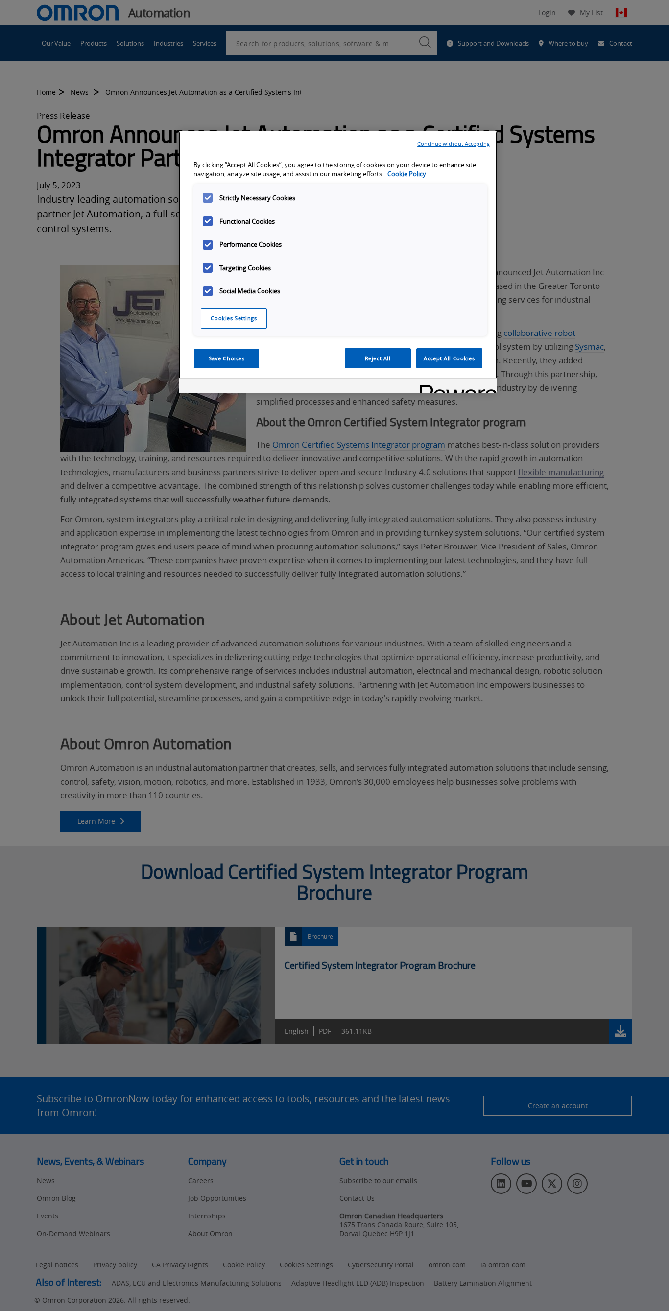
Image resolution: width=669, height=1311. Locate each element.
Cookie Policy (406, 174)
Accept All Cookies (449, 358)
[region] (338, 262)
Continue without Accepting (453, 143)
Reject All (378, 358)
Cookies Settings (234, 318)
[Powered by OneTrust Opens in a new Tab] (455, 387)
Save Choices (227, 358)
